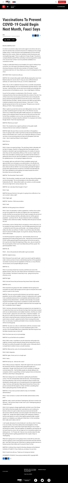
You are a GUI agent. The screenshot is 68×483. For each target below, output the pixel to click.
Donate (63, 2)
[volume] (8, 6)
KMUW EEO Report (42, 469)
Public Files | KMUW (28, 474)
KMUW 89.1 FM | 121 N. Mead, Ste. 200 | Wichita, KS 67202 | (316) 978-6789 (30, 470)
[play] (4, 6)
